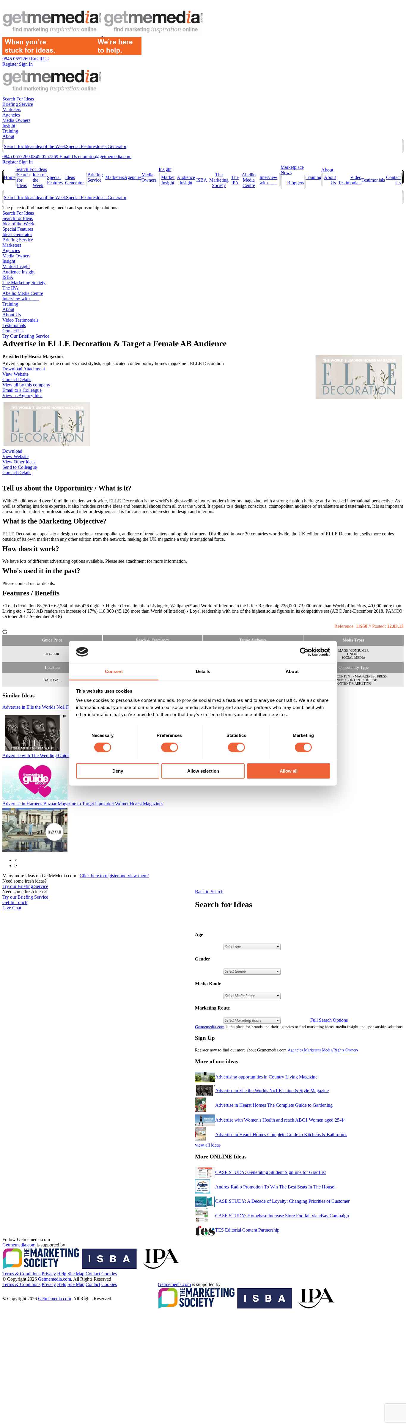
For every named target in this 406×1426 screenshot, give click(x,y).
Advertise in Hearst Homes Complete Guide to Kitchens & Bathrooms (281, 1134)
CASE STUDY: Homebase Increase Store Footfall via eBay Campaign (282, 1215)
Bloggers (295, 182)
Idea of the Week (50, 146)
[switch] (169, 747)
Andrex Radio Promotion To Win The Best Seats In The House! (275, 1186)
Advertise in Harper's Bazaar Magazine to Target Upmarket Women (82, 803)
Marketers (11, 109)
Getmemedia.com (209, 1026)
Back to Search (209, 891)
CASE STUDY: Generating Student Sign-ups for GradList (270, 1172)
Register (10, 161)
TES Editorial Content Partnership (247, 1229)
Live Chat (11, 907)
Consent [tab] (114, 671)
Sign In (26, 161)
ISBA (201, 180)
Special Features (81, 146)
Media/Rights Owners (340, 1050)
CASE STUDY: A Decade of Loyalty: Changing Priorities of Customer (282, 1201)
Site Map (75, 1273)
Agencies (11, 114)
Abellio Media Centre (249, 180)
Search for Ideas (19, 146)
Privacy (49, 1273)
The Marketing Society (219, 180)
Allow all (289, 770)
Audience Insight (186, 180)
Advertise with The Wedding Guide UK (63, 755)
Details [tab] (203, 671)
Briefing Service (17, 104)
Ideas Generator (111, 146)
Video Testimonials (349, 180)
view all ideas (208, 1144)
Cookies (109, 1273)
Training (10, 130)
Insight (8, 125)
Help (61, 1273)
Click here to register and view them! (114, 875)
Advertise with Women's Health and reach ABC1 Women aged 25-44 (280, 1119)
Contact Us (12, 330)
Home (9, 177)
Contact (93, 1273)
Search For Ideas (18, 98)
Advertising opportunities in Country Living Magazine (266, 1076)
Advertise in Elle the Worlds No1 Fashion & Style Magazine (272, 1090)
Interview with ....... (268, 180)
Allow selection (203, 770)
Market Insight (167, 180)
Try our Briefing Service (25, 886)
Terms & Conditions (21, 1273)
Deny (117, 770)
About (8, 136)
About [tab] (292, 671)
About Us (11, 314)
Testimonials (373, 180)
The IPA (235, 180)
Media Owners (16, 120)
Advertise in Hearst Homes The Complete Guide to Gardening (274, 1105)
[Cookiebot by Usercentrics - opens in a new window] (304, 651)
